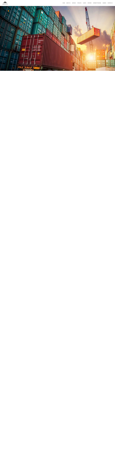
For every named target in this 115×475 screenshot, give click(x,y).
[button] (17, 245)
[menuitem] (64, 3)
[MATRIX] (5, 3)
